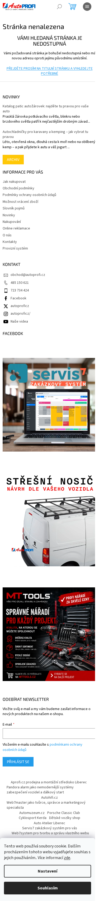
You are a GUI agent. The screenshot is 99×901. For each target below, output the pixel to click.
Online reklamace (16, 228)
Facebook (18, 298)
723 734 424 (20, 290)
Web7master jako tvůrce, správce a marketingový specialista (46, 805)
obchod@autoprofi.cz (28, 274)
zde (67, 858)
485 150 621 (20, 282)
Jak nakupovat (14, 181)
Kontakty (10, 242)
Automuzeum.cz (32, 813)
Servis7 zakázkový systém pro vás (49, 828)
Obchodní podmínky (18, 188)
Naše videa (19, 321)
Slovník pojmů (14, 208)
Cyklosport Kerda (32, 818)
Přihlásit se (18, 761)
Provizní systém (15, 248)
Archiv (13, 159)
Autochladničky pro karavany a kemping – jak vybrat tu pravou (45, 135)
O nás (7, 235)
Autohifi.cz (49, 797)
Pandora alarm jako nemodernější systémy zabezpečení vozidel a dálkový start (40, 790)
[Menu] (87, 6)
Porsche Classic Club (63, 813)
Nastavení (47, 871)
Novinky (9, 215)
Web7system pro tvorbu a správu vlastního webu (50, 833)
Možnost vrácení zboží (20, 201)
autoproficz (20, 306)
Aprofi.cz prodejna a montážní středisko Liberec (49, 782)
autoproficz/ (20, 313)
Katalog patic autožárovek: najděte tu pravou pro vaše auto (46, 109)
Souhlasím (47, 888)
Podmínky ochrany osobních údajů (29, 195)
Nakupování (12, 221)
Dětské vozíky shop (64, 818)
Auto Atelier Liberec (49, 823)
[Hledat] (59, 6)
